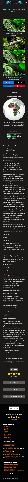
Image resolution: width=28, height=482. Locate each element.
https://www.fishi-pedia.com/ (11, 466)
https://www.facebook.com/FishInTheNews (14, 470)
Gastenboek (7, 426)
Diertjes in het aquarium (9, 444)
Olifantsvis (22, 9)
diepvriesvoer (6, 287)
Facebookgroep (7, 434)
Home (4, 9)
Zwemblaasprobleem (9, 453)
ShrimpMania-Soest (14, 79)
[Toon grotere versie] (14, 109)
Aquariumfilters (7, 451)
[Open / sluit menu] (26, 2)
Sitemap (6, 428)
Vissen (9, 9)
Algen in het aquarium (9, 445)
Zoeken (5, 432)
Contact (6, 431)
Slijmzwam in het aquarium (10, 450)
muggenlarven (19, 278)
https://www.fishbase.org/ (10, 467)
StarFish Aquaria (14, 474)
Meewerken (7, 429)
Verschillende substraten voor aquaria (12, 456)
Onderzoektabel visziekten (10, 457)
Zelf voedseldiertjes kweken (10, 454)
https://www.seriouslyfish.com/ (11, 464)
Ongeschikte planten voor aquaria (12, 448)
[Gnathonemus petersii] (14, 43)
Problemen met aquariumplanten (11, 447)
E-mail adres (7, 437)
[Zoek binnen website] (1, 2)
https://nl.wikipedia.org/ (9, 469)
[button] (24, 20)
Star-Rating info (7, 435)
